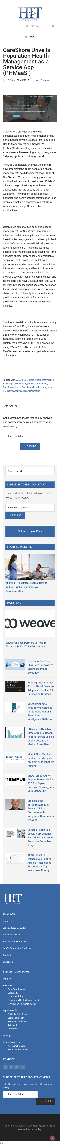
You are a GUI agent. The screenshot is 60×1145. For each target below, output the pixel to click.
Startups (7, 1035)
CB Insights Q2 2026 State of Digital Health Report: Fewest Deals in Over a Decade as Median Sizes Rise (41, 737)
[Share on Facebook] (15, 89)
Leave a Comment (41, 80)
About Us (7, 920)
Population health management (37, 387)
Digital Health (10, 1010)
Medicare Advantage (18, 1049)
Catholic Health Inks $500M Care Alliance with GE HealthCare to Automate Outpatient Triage (40, 837)
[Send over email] (21, 89)
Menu (32, 36)
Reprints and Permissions (15, 941)
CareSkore (9, 131)
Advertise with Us (11, 934)
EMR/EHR (13, 992)
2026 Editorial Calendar (14, 927)
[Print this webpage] (26, 89)
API (21, 380)
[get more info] (54, 26)
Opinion (7, 978)
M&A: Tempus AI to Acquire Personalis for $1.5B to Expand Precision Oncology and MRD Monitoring (41, 783)
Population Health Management (23, 1000)
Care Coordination (17, 989)
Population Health (12, 387)
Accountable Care (16, 1045)
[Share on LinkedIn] (5, 89)
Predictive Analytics (12, 391)
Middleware (20, 383)
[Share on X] (10, 89)
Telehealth (13, 1024)
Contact (7, 955)
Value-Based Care (11, 1042)
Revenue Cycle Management (22, 1003)
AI (17, 380)
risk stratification (31, 391)
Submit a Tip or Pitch (30, 531)
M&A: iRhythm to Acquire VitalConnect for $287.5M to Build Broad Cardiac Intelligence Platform (40, 711)
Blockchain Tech (16, 1017)
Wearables (13, 1028)
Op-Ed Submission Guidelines (17, 948)
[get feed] (28, 26)
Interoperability (15, 996)
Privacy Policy (34, 1129)
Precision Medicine (17, 1021)
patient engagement (37, 383)
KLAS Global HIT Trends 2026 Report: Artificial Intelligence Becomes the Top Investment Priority (39, 863)
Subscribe (8, 961)
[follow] (33, 26)
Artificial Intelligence (18, 1014)
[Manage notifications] (52, 1138)
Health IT (7, 985)
